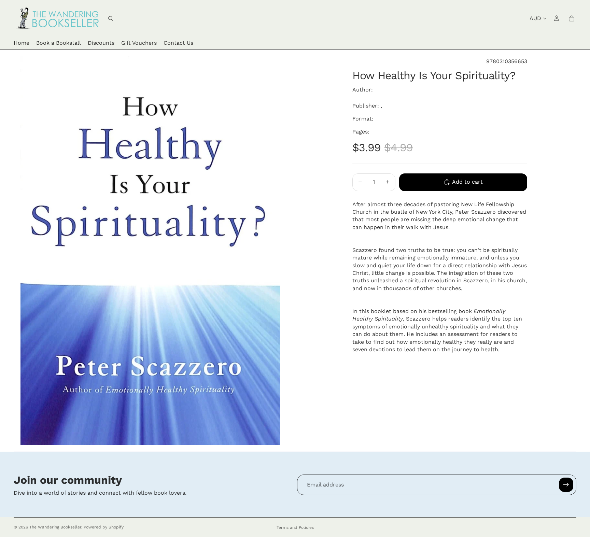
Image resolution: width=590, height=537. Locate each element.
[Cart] (571, 18)
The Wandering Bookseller (55, 527)
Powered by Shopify (104, 527)
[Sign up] (566, 485)
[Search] (110, 18)
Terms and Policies (295, 527)
